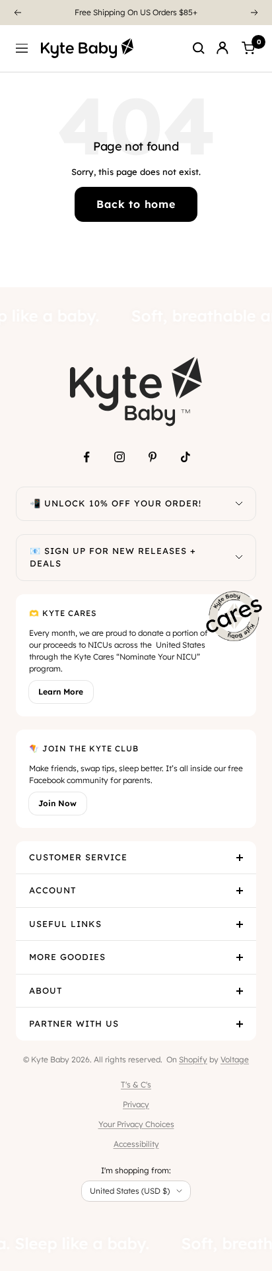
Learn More (60, 692)
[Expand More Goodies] (239, 957)
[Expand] (238, 503)
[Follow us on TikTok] (185, 456)
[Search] (199, 48)
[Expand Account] (239, 890)
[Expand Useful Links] (239, 924)
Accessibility (136, 1144)
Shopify (193, 1059)
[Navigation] (22, 48)
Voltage (235, 1059)
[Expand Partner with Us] (239, 1024)
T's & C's (136, 1084)
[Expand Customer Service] (239, 857)
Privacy (136, 1104)
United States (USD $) (130, 1191)
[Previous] (17, 12)
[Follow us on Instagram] (119, 456)
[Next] (255, 12)
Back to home (136, 204)
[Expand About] (239, 991)
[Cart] (248, 48)
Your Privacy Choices (136, 1124)
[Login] (222, 48)
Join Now (57, 803)
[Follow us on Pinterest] (152, 456)
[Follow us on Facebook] (86, 456)
